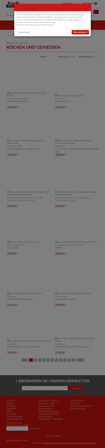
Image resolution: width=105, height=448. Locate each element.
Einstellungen (24, 32)
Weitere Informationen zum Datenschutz (35, 25)
